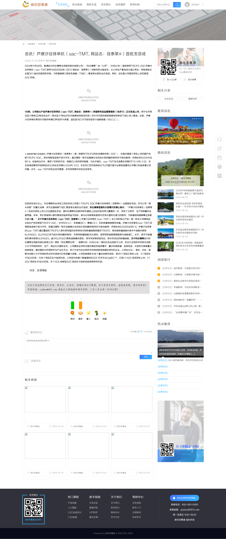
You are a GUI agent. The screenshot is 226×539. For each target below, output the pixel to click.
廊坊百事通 (39, 5)
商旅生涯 (91, 4)
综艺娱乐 (106, 4)
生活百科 (62, 4)
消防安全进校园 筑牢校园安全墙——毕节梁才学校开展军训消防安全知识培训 (190, 206)
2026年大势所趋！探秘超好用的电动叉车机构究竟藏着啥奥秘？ (190, 246)
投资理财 (120, 4)
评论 (146, 357)
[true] (177, 4)
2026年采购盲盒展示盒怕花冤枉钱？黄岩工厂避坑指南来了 (190, 193)
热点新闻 (77, 4)
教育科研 (135, 4)
